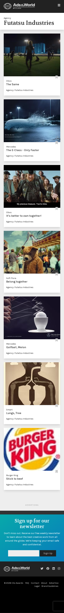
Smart (9, 409)
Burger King (12, 475)
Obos (9, 81)
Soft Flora (11, 278)
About (44, 583)
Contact (35, 583)
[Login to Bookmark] (56, 77)
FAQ (27, 583)
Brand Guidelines (49, 586)
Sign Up (47, 553)
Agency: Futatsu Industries (19, 90)
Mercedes (11, 146)
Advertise (53, 583)
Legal (37, 586)
